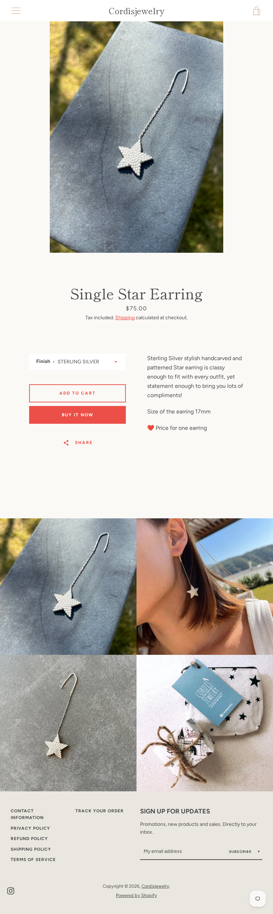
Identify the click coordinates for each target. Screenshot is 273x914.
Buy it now (77, 414)
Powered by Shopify (136, 895)
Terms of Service (33, 859)
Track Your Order (99, 810)
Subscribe (241, 851)
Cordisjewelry (136, 11)
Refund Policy (29, 838)
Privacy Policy (30, 828)
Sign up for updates (175, 811)
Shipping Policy (31, 849)
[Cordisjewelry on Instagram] (10, 890)
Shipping (125, 318)
